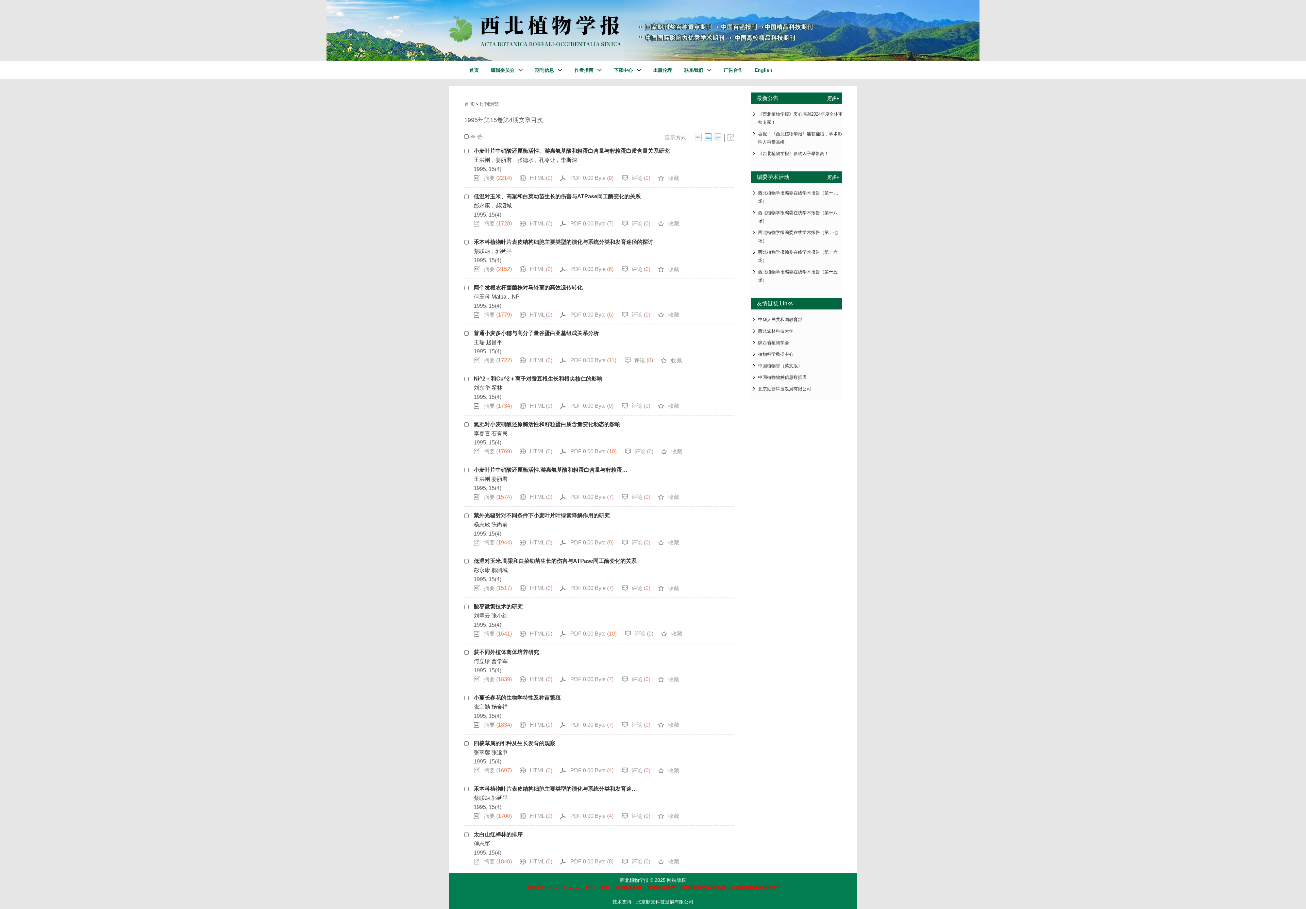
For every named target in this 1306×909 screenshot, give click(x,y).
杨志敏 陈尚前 (491, 524)
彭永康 (482, 205)
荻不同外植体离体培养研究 (506, 652)
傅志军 (482, 843)
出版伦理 (662, 70)
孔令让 (547, 160)
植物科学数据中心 (775, 354)
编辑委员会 (503, 70)
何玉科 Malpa (490, 297)
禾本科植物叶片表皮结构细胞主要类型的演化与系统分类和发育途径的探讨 (563, 242)
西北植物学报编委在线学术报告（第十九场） (798, 197)
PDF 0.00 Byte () (592, 178)
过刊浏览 (489, 104)
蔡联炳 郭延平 (491, 798)
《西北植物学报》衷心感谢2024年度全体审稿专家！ (800, 118)
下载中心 (623, 70)
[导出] (730, 137)
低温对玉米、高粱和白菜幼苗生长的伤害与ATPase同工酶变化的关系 (557, 196)
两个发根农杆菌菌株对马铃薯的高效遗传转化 (528, 287)
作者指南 (583, 70)
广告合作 (733, 70)
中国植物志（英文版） (780, 365)
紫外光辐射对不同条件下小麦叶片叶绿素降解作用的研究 (542, 515)
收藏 (673, 178)
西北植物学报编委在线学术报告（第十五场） (798, 276)
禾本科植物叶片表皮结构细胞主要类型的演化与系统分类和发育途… (555, 789)
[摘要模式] (718, 137)
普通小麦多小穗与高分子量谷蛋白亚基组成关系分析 (536, 333)
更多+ (833, 98)
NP (516, 297)
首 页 (469, 104)
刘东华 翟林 (488, 388)
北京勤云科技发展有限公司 (784, 388)
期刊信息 (544, 70)
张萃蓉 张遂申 (491, 752)
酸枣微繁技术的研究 (498, 606)
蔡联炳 (482, 251)
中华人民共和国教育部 (780, 319)
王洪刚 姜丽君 (491, 479)
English (763, 70)
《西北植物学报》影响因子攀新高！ (793, 153)
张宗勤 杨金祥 (491, 707)
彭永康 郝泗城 (491, 570)
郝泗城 (504, 205)
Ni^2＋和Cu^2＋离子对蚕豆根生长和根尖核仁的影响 (538, 379)
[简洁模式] (708, 137)
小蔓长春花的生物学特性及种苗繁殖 (517, 698)
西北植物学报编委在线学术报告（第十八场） (798, 216)
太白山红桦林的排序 (498, 834)
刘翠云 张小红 (491, 616)
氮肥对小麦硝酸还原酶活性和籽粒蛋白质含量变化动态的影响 (547, 424)
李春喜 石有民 (491, 433)
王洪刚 (482, 160)
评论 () (641, 178)
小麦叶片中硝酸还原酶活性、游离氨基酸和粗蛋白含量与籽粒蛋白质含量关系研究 (572, 151)
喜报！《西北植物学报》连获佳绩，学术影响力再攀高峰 (800, 138)
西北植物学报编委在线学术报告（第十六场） (798, 256)
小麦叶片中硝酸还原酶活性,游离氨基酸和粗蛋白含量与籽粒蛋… (550, 470)
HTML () (541, 178)
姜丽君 (504, 160)
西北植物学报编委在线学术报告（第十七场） (798, 236)
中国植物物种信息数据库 (782, 377)
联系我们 (693, 70)
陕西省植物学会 (773, 342)
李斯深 (569, 160)
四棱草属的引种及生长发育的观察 (514, 743)
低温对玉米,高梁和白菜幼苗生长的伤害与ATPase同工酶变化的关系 (555, 561)
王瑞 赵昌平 (488, 342)
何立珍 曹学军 (491, 661)
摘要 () (498, 178)
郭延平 (504, 251)
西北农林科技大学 (775, 331)
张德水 (525, 160)
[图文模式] (698, 137)
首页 (474, 70)
